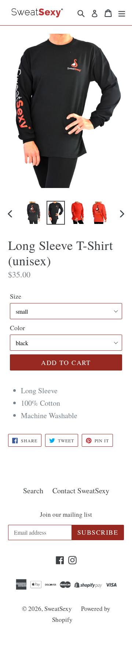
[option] (34, 212)
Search (33, 490)
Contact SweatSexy (80, 490)
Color (17, 327)
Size (15, 296)
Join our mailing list (66, 514)
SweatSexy (58, 608)
